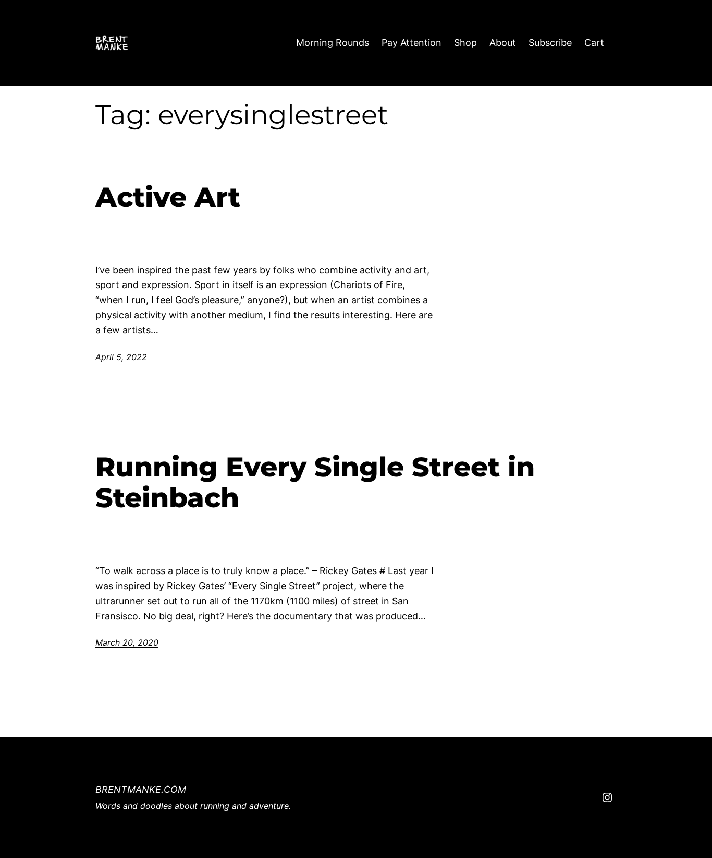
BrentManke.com (140, 789)
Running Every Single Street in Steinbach (315, 482)
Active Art (167, 197)
